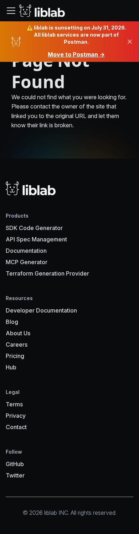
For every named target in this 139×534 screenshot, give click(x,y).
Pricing (15, 355)
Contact (16, 427)
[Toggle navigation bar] (11, 10)
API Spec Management (36, 239)
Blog (12, 321)
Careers (16, 344)
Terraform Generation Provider (47, 273)
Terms (14, 404)
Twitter (15, 475)
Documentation (26, 250)
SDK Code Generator (34, 227)
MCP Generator (26, 262)
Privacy (16, 415)
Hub (11, 367)
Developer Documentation (41, 310)
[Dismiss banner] (129, 41)
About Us (18, 333)
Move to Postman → (76, 54)
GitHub (15, 464)
